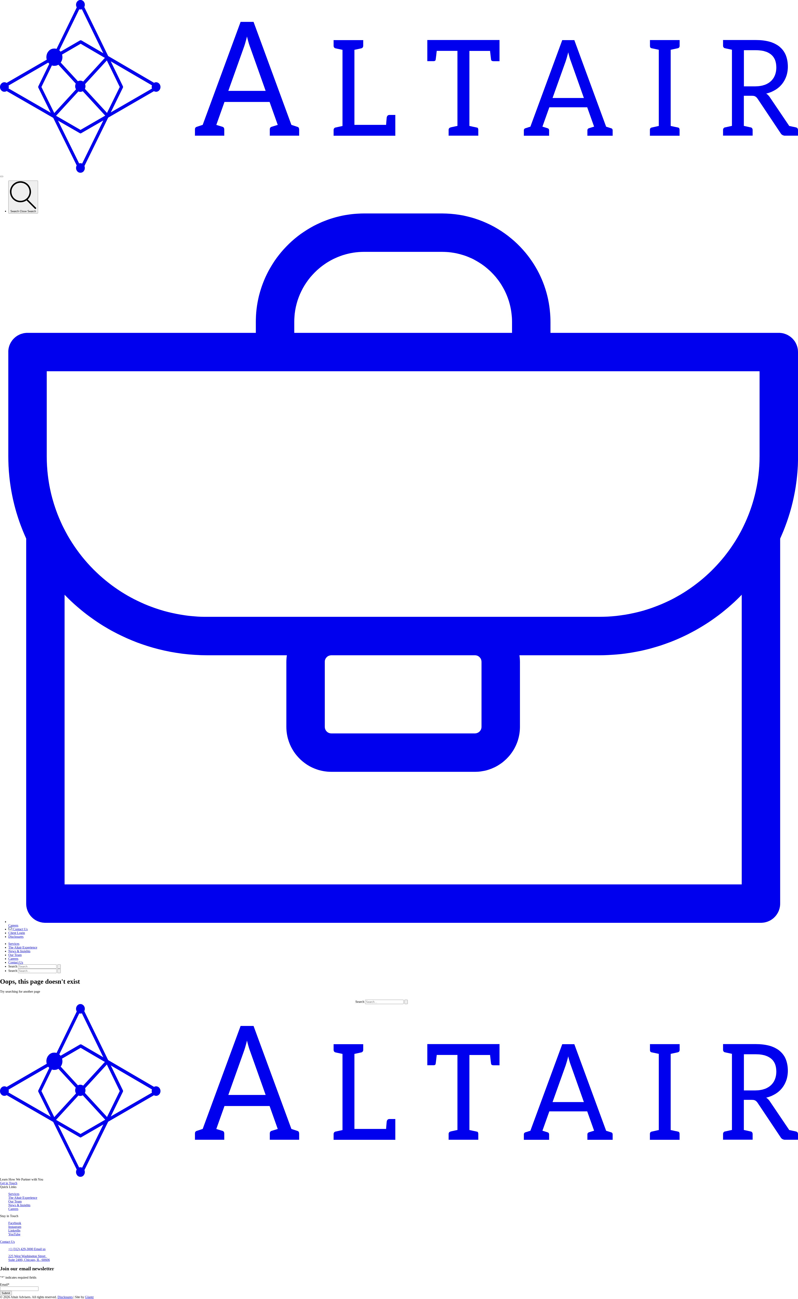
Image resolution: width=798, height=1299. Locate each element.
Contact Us (15, 962)
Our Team (15, 955)
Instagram (14, 1227)
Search (12, 966)
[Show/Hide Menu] (1, 176)
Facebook (14, 1223)
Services (13, 943)
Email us (40, 1249)
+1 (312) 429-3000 (21, 1249)
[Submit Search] (59, 966)
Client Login (16, 933)
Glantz (89, 1297)
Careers (13, 958)
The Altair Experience (22, 947)
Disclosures (15, 936)
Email (4, 1284)
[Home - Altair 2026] (399, 171)
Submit (6, 1293)
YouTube (14, 1234)
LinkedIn (14, 1230)
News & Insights (19, 951)
